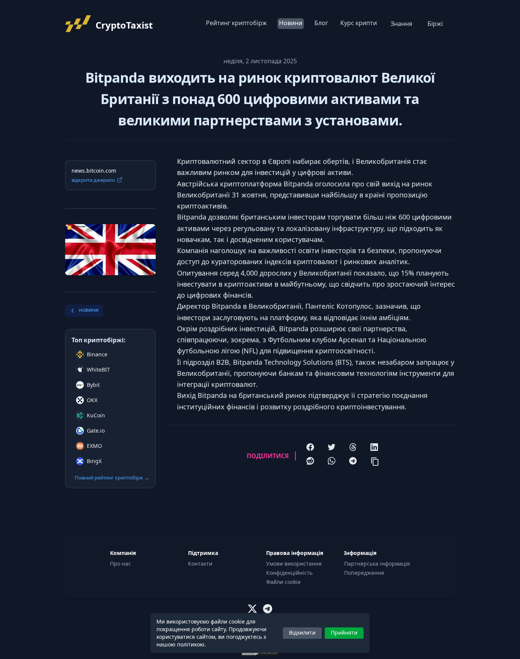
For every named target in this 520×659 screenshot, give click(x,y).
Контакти (200, 563)
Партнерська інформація (377, 563)
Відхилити (302, 632)
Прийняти (344, 632)
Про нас (120, 563)
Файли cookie (283, 581)
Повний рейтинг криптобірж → (112, 477)
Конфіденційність (289, 572)
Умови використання (294, 563)
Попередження (364, 572)
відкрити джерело (93, 179)
